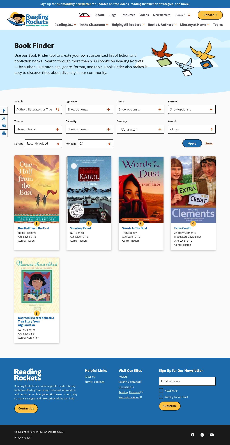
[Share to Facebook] (4, 111)
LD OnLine (126, 387)
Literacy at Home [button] (193, 24)
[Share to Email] (4, 126)
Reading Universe (130, 392)
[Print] (4, 133)
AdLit (123, 376)
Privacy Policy (22, 437)
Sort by (18, 143)
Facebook (193, 435)
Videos (144, 15)
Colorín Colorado (130, 381)
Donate (213, 16)
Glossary (90, 376)
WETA (84, 15)
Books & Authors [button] (160, 24)
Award (172, 121)
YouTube (212, 435)
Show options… (78, 110)
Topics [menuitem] (218, 24)
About (99, 15)
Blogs (112, 15)
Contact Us (26, 408)
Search (18, 101)
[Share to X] (4, 118)
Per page (71, 143)
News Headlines (94, 381)
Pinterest (202, 435)
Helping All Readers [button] (126, 24)
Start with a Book (130, 397)
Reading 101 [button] (63, 24)
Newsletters (161, 15)
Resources (128, 15)
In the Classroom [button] (92, 24)
